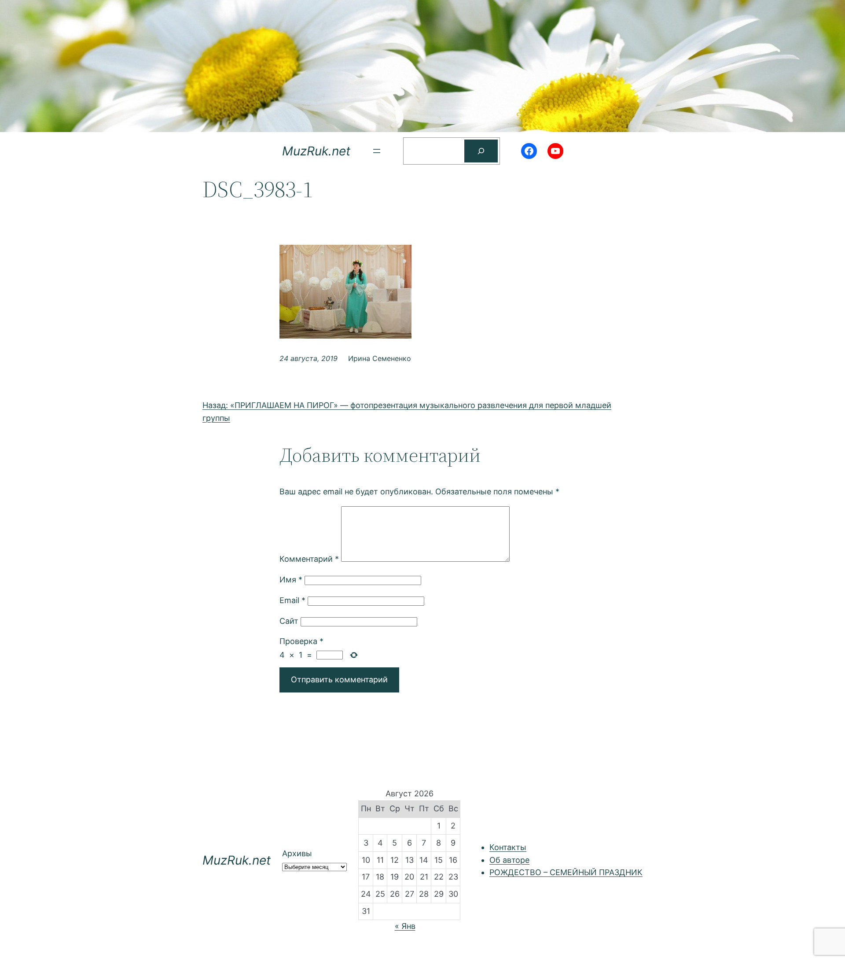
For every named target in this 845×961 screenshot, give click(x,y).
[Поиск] (481, 151)
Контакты (507, 847)
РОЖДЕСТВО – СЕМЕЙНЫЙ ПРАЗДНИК (566, 872)
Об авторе (509, 860)
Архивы (297, 853)
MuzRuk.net (316, 151)
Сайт (288, 621)
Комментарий (309, 558)
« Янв (405, 926)
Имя (290, 579)
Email (292, 600)
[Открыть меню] (376, 151)
